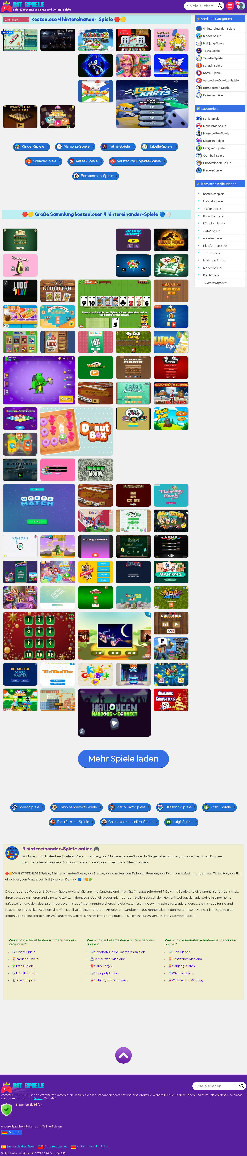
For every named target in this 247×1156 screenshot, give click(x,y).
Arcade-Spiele (212, 238)
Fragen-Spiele (212, 170)
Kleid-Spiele (211, 275)
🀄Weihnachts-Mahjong (185, 980)
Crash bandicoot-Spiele (78, 807)
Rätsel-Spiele (212, 73)
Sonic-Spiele (211, 118)
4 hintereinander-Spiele (219, 28)
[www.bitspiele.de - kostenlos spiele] (23, 1088)
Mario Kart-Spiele (130, 807)
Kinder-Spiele (212, 36)
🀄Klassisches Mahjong (185, 959)
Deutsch (14, 1132)
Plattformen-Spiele (216, 245)
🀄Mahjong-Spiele (25, 959)
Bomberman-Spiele (216, 87)
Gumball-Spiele (213, 155)
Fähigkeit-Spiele (214, 148)
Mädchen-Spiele (214, 260)
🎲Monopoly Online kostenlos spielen (117, 952)
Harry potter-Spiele (216, 133)
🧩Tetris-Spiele (23, 966)
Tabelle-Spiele (213, 58)
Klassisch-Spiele (213, 140)
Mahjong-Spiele (213, 43)
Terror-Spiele (212, 253)
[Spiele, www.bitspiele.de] (23, 7)
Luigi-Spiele (183, 822)
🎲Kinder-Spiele (23, 952)
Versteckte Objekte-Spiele (221, 80)
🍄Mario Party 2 (101, 966)
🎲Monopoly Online (104, 973)
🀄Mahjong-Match (181, 966)
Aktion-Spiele (212, 208)
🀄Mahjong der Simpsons (109, 980)
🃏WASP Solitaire (180, 973)
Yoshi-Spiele (221, 807)
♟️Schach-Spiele (24, 980)
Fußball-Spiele (213, 201)
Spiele (38, 1098)
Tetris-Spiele (211, 50)
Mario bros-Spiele (214, 126)
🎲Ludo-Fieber (179, 952)
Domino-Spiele (213, 95)
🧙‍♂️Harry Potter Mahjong (107, 959)
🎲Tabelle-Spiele (24, 973)
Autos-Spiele (211, 231)
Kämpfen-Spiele (214, 223)
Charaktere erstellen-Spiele (130, 822)
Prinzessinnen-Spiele (217, 163)
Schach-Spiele (212, 65)
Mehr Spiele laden (123, 758)
